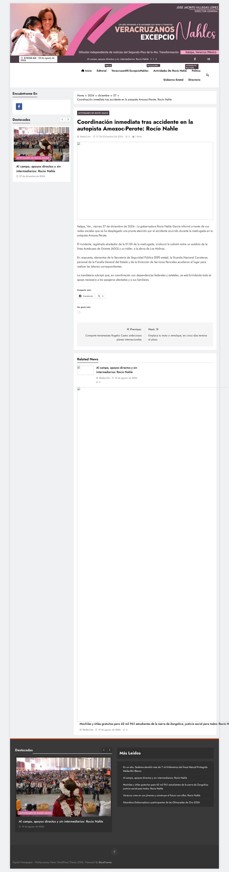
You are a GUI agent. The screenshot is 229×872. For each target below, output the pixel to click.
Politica (196, 71)
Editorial (103, 69)
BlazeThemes (105, 862)
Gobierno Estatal (173, 80)
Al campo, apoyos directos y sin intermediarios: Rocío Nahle (116, 369)
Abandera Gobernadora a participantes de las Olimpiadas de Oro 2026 (161, 802)
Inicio (88, 71)
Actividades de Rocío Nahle (171, 69)
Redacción (85, 136)
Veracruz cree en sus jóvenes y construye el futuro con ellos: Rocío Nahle (161, 795)
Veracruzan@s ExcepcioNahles (131, 69)
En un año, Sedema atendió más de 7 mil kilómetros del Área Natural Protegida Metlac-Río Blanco (40, 171)
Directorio (194, 80)
